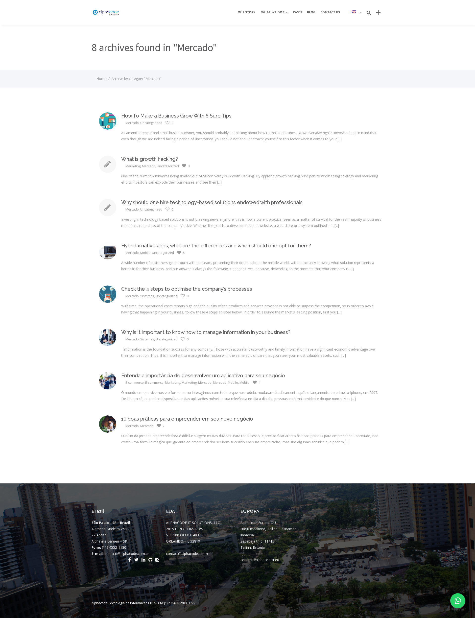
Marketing (133, 166)
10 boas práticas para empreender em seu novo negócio (187, 419)
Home (101, 78)
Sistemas (147, 296)
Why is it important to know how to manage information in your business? (205, 332)
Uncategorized (151, 122)
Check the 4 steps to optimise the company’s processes (186, 289)
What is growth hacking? (149, 159)
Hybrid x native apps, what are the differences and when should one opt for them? (216, 246)
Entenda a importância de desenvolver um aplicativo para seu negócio (203, 376)
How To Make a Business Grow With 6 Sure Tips (176, 116)
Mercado (132, 122)
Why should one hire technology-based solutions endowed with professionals (212, 202)
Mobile (145, 252)
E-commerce (134, 382)
